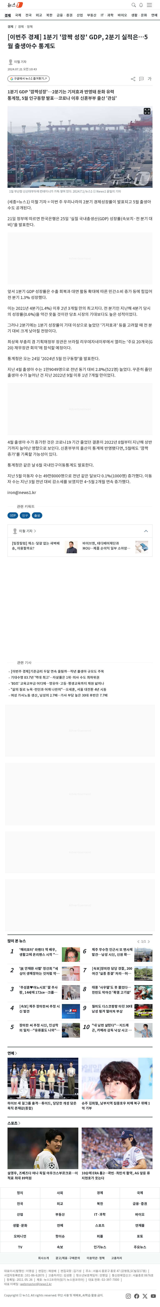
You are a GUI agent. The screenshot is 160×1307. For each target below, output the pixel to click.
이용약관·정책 (96, 1258)
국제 (140, 1193)
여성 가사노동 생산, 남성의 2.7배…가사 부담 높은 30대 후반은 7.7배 (59, 695)
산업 (20, 1214)
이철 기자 (20, 62)
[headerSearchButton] (134, 4)
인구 (25, 515)
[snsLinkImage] (128, 1296)
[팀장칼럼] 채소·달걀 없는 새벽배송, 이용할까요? (36, 545)
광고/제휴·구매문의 (68, 1258)
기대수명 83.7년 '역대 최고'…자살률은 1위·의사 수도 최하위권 (55, 677)
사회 (60, 1193)
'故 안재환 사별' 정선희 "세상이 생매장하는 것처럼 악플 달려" (39, 973)
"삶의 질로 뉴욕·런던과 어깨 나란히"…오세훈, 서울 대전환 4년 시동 (58, 689)
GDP (13, 515)
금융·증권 (140, 1204)
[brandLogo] (15, 4)
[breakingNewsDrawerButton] (141, 4)
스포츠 (13, 1123)
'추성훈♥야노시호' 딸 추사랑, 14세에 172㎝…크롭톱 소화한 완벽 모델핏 (38, 992)
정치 (20, 1193)
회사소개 (43, 1258)
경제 (10, 27)
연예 (11, 1053)
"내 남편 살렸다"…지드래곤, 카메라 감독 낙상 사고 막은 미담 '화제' (112, 1030)
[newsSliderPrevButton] (138, 941)
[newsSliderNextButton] (149, 941)
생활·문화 (20, 1225)
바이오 (140, 1214)
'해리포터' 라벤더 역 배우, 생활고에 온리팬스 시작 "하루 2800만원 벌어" (38, 955)
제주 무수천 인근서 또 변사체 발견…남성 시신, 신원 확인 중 (112, 955)
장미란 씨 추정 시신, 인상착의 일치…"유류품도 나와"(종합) (38, 1030)
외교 (60, 1204)
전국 (20, 1204)
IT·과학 (100, 1214)
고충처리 (116, 1258)
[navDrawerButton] (149, 4)
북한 (100, 1204)
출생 (37, 515)
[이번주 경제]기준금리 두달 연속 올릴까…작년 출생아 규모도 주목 (57, 671)
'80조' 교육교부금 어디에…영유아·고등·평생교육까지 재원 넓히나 (57, 683)
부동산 (60, 1214)
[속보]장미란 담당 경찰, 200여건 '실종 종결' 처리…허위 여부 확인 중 (112, 973)
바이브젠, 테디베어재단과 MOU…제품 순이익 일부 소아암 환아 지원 (104, 546)
